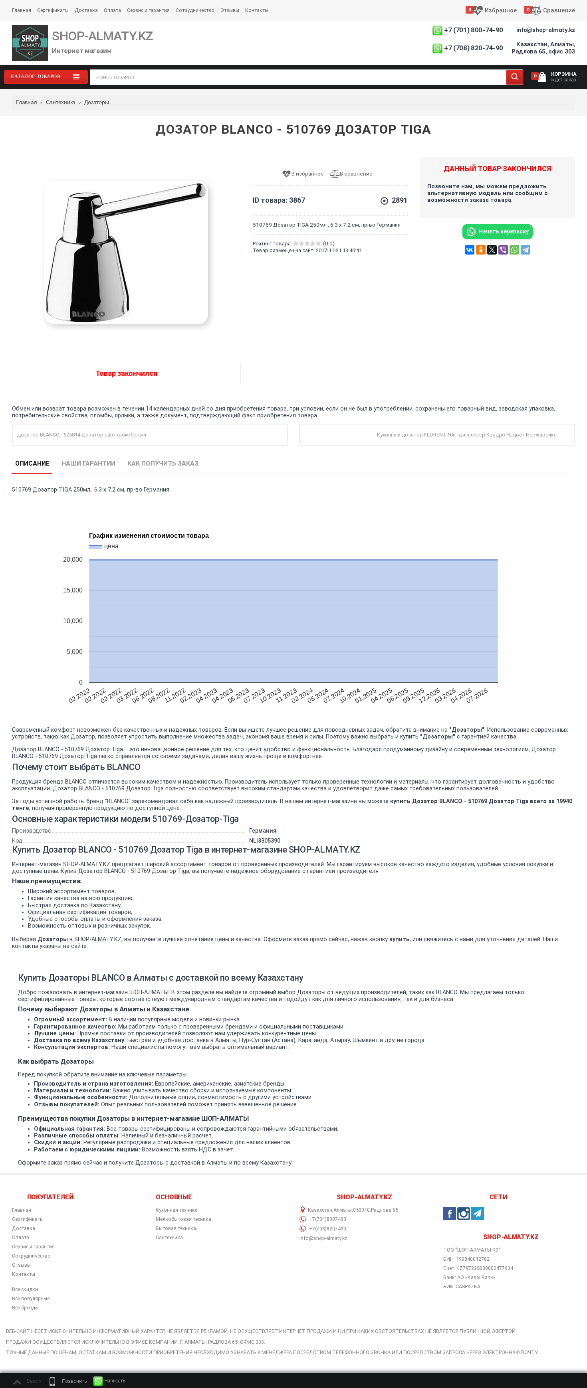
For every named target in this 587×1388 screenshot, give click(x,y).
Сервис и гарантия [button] (33, 1247)
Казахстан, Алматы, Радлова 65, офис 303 (543, 48)
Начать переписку (504, 231)
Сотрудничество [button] (31, 1256)
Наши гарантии (88, 463)
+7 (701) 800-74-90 (473, 30)
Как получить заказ (162, 463)
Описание (32, 463)
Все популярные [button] (31, 1298)
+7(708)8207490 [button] (327, 1229)
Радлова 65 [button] (384, 1210)
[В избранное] (306, 174)
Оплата (112, 10)
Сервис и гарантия (148, 10)
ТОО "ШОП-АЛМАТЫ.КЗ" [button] (472, 1250)
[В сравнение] (354, 174)
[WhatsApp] (514, 250)
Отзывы (229, 10)
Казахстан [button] (320, 1210)
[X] (492, 250)
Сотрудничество (195, 10)
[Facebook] (449, 1213)
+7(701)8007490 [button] (327, 1219)
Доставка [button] (23, 1228)
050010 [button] (361, 1210)
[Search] (514, 77)
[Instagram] (463, 1213)
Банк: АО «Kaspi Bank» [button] (469, 1277)
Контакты (256, 10)
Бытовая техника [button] (176, 1228)
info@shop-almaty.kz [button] (323, 1238)
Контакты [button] (23, 1274)
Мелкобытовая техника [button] (183, 1219)
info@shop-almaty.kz (545, 30)
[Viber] (503, 250)
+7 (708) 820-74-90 (473, 48)
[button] (67, 1381)
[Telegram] (525, 250)
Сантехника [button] (169, 1237)
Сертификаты (53, 10)
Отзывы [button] (21, 1265)
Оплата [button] (20, 1237)
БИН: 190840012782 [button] (466, 1259)
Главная (21, 10)
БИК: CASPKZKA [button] (461, 1286)
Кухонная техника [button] (177, 1210)
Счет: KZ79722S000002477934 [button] (478, 1268)
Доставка (86, 10)
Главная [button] (21, 1210)
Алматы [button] (342, 1210)
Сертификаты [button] (28, 1219)
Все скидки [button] (25, 1289)
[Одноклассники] (481, 250)
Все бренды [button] (25, 1308)
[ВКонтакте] (469, 250)
